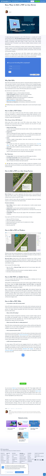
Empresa (2, 459)
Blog (10, 1)
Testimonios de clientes (14, 460)
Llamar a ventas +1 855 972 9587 (39, 457)
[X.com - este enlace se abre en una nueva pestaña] (39, 460)
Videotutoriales (14, 461)
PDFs (9, 408)
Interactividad (22, 455)
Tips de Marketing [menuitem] (15, 1)
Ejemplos (2, 457)
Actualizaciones (3, 460)
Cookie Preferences (10, 472)
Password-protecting (23, 334)
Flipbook (7, 455)
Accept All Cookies (19, 472)
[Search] (22, 1)
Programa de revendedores (30, 461)
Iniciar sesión (42, 1)
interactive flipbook (9, 350)
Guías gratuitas (14, 457)
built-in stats (38, 391)
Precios (28, 1)
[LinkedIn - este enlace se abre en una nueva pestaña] (40, 460)
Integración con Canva (23, 459)
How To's (13, 408)
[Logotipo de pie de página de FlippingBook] (5, 449)
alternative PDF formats (28, 348)
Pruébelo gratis (37, 1)
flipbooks (14, 388)
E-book (7, 461)
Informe (7, 462)
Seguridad (29, 457)
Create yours (23, 383)
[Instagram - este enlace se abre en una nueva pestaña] (37, 460)
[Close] (27, 465)
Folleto (7, 458)
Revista (7, 459)
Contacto (29, 456)
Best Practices (19, 408)
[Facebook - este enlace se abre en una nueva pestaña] (35, 460)
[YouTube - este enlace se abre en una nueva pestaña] (42, 460)
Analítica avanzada (23, 458)
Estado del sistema (31, 459)
